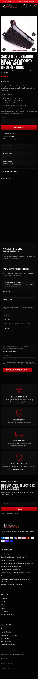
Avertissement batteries (8, 645)
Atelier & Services (6, 629)
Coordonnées (5, 576)
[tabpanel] (19, 34)
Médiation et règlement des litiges (11, 584)
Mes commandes (6, 641)
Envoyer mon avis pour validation (17, 370)
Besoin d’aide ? (8, 178)
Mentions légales (6, 554)
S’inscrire (19, 509)
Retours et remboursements (8, 668)
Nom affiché (7, 291)
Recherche (4, 599)
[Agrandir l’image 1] (19, 34)
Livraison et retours (10, 171)
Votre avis (6, 328)
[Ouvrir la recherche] (30, 6)
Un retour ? (4, 611)
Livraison (3, 673)
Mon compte (5, 638)
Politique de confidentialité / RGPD (11, 566)
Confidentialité (4, 658)
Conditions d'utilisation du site (10, 570)
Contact (3, 608)
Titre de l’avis (6, 319)
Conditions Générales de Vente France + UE (14, 557)
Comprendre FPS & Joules (9, 635)
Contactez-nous (19, 469)
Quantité (3, 117)
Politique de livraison (7, 560)
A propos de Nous (6, 614)
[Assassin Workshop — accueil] (11, 526)
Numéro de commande (11, 351)
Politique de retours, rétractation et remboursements (17, 563)
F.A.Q (2, 605)
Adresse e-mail (7, 299)
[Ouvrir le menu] (24, 6)
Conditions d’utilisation (6, 663)
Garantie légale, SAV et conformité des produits (15, 573)
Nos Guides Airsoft (6, 632)
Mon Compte (5, 602)
